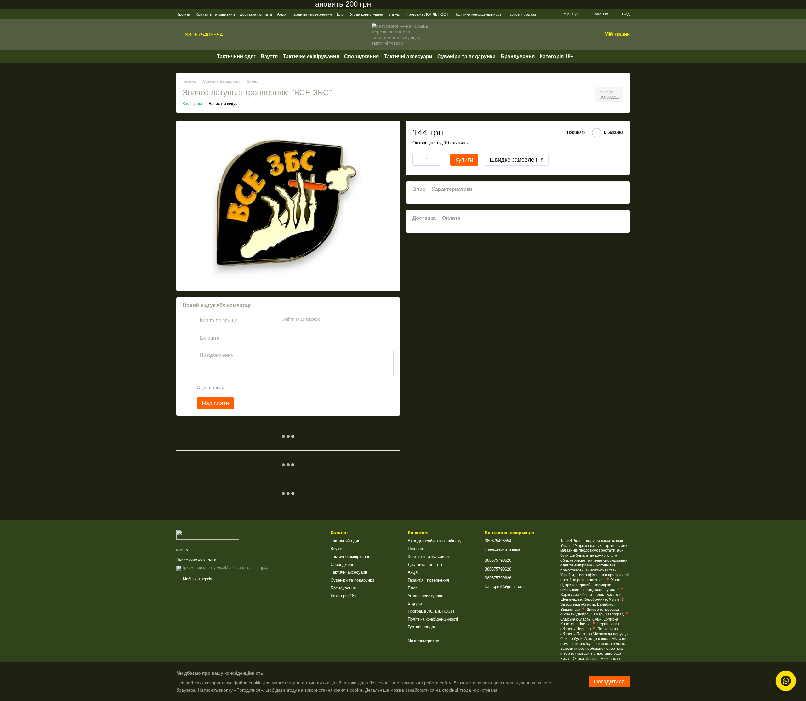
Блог (341, 14)
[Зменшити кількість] (417, 159)
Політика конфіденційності (478, 14)
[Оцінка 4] (265, 387)
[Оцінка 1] (235, 387)
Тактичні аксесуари (408, 56)
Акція (282, 14)
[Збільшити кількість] (436, 159)
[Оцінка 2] (245, 387)
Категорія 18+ (556, 56)
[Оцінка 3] (255, 387)
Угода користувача (366, 14)
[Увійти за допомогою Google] (337, 319)
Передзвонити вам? (503, 549)
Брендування (518, 56)
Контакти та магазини (215, 14)
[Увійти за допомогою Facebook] (327, 319)
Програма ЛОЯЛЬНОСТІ (427, 14)
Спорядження (361, 56)
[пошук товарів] (585, 57)
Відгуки (394, 14)
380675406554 (204, 34)
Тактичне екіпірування (311, 56)
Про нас (183, 14)
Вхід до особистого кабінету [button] (435, 540)
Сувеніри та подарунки (466, 56)
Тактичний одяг (236, 56)
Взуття (269, 56)
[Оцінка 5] (275, 387)
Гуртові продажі (522, 14)
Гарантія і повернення (312, 14)
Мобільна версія (197, 579)
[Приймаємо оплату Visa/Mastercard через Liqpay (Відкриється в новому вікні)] (222, 568)
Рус (575, 14)
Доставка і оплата (256, 14)
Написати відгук (222, 104)
